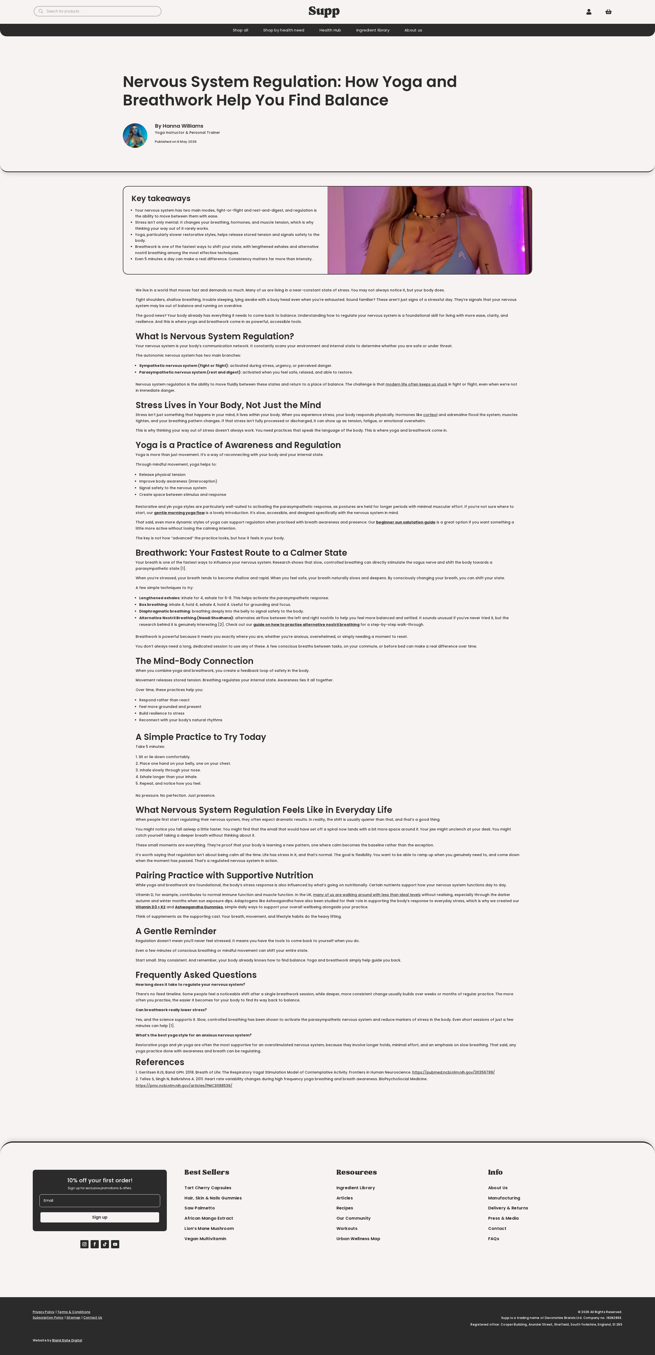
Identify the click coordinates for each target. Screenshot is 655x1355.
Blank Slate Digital (67, 1340)
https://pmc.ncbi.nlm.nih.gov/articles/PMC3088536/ (184, 1085)
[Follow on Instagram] (84, 1244)
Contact (497, 1228)
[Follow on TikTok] (105, 1244)
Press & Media (503, 1218)
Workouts (346, 1228)
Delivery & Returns (508, 1208)
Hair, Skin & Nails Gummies (213, 1198)
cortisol (430, 414)
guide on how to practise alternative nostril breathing (306, 624)
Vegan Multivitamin (205, 1239)
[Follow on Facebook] (95, 1244)
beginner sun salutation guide (405, 522)
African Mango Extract (208, 1218)
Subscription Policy (48, 1317)
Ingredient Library (355, 1188)
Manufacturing (504, 1198)
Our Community (353, 1218)
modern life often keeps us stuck (416, 384)
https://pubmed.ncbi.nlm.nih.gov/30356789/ (453, 1072)
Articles (344, 1198)
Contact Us (92, 1317)
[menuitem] (589, 11)
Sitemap (74, 1317)
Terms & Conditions (73, 1312)
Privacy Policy (43, 1312)
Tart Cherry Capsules (207, 1188)
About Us (498, 1188)
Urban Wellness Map (358, 1239)
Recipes (344, 1208)
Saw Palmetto (199, 1208)
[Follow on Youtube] (115, 1244)
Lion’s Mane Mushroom (209, 1228)
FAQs (493, 1239)
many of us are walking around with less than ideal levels (367, 894)
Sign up (99, 1217)
